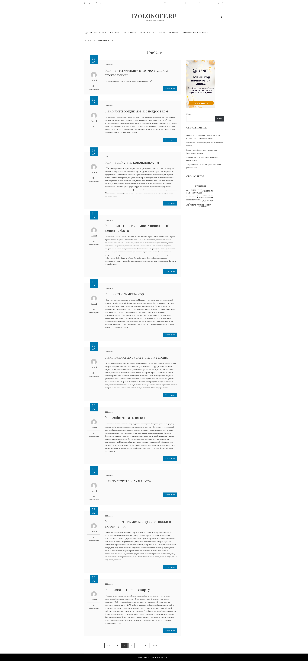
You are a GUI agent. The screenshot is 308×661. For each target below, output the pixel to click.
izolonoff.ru (154, 16)
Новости (114, 32)
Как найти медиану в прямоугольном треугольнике (136, 72)
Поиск (188, 114)
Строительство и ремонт (98, 40)
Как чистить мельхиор (124, 293)
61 (146, 645)
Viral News (155, 657)
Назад (109, 645)
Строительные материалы (195, 32)
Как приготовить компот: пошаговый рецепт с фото (137, 228)
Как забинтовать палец (125, 417)
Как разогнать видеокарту (127, 589)
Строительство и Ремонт (154, 21)
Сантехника (146, 32)
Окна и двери (129, 32)
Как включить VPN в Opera (128, 481)
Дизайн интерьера (94, 32)
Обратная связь (169, 3)
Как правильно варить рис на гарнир (136, 357)
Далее (155, 645)
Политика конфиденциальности (186, 3)
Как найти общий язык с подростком (136, 111)
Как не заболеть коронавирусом (132, 162)
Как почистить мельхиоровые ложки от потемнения (139, 524)
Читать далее (170, 89)
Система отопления (168, 32)
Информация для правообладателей (211, 3)
